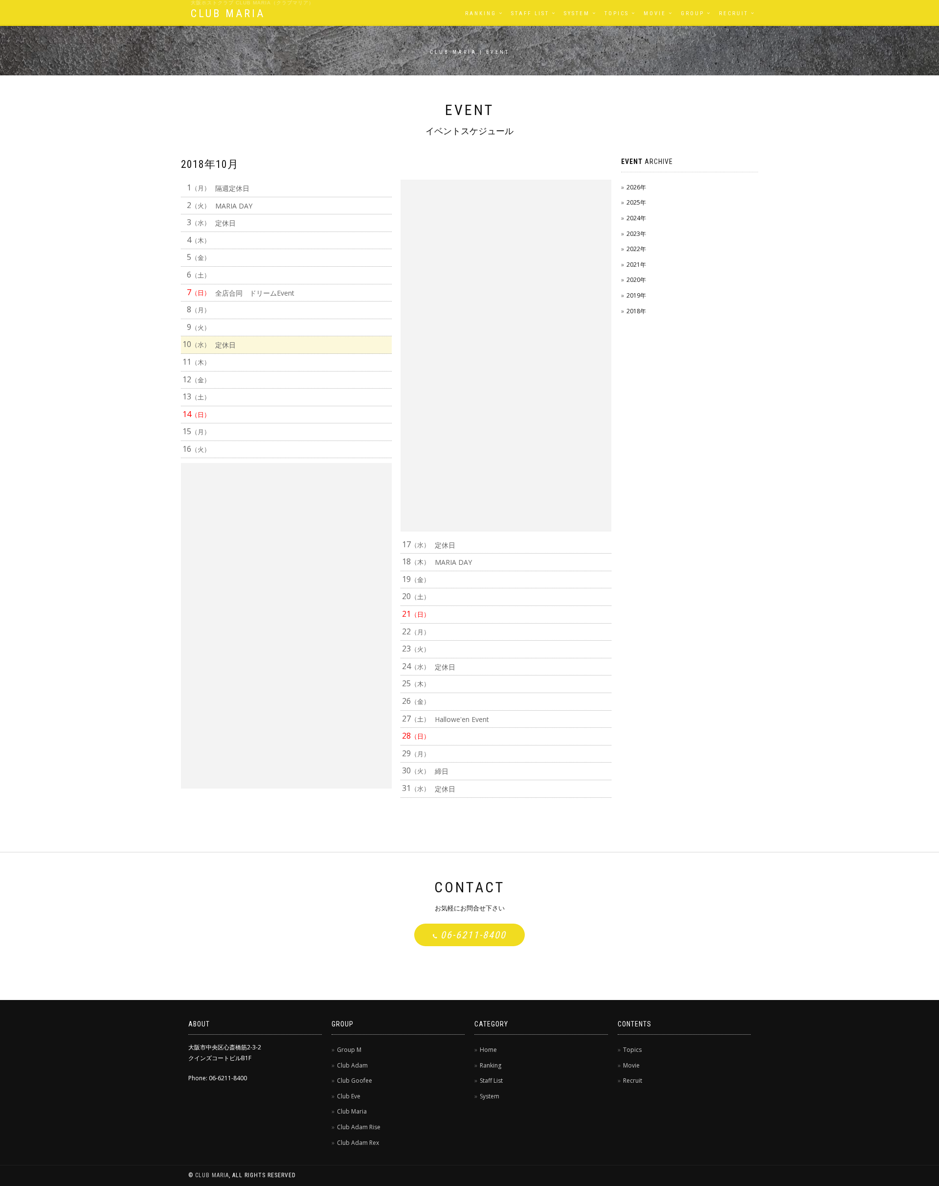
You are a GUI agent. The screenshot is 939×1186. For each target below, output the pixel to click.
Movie (655, 13)
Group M (349, 1050)
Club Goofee (354, 1080)
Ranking (480, 13)
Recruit (733, 13)
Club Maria (352, 1111)
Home (488, 1050)
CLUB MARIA (228, 13)
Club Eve (348, 1096)
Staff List (530, 13)
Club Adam (352, 1065)
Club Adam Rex (358, 1143)
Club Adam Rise (358, 1127)
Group (692, 13)
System (577, 13)
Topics (616, 13)
